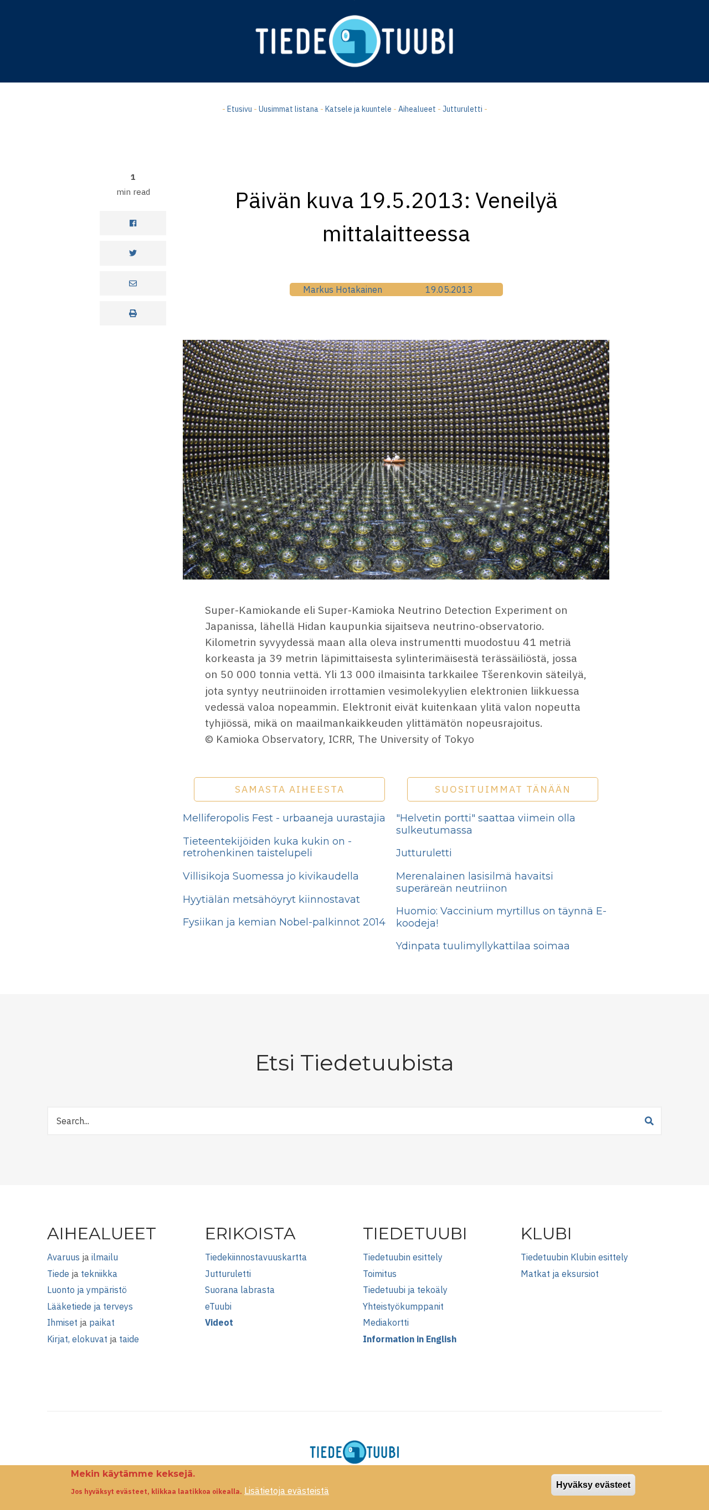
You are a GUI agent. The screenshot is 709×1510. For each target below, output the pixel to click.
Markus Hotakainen (342, 289)
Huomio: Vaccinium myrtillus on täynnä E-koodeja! (501, 917)
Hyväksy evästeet (593, 1485)
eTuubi (218, 1306)
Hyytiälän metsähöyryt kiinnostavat (271, 899)
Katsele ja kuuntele (358, 109)
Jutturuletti (462, 109)
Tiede (58, 1273)
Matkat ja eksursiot (560, 1273)
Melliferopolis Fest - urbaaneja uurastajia (284, 818)
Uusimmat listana (288, 109)
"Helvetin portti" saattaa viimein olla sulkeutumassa (486, 824)
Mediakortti (386, 1322)
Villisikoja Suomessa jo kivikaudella (271, 876)
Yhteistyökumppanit (403, 1306)
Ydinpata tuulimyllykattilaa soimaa (483, 946)
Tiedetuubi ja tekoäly (405, 1289)
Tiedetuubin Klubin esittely (574, 1257)
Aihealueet (417, 109)
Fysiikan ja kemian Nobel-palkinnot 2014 (284, 922)
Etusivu (239, 109)
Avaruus (63, 1257)
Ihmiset (62, 1322)
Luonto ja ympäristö (87, 1289)
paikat (102, 1322)
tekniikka (99, 1273)
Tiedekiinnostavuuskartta (256, 1257)
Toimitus (380, 1273)
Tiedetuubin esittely (403, 1257)
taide (129, 1338)
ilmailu (104, 1257)
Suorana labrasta (240, 1289)
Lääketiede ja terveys (90, 1306)
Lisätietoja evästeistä (286, 1490)
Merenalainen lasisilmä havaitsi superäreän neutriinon (474, 882)
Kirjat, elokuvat (77, 1338)
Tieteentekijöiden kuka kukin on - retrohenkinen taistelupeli (267, 847)
